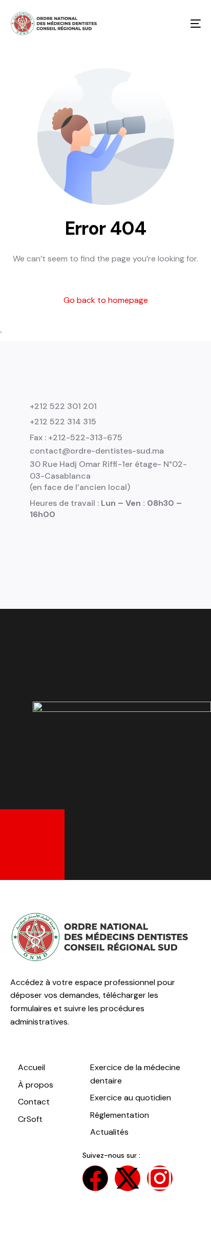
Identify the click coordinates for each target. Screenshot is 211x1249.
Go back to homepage (106, 300)
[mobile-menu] (188, 23)
